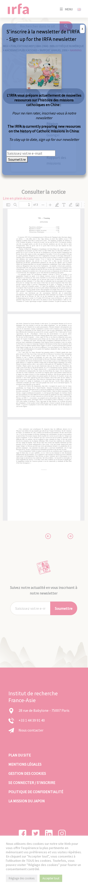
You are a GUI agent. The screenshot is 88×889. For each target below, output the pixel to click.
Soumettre (17, 159)
